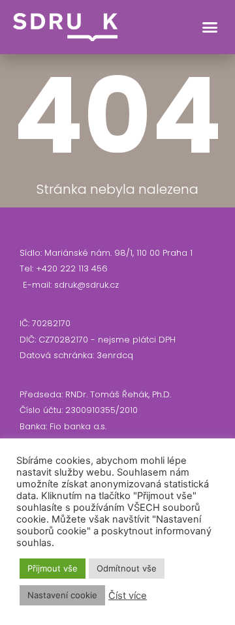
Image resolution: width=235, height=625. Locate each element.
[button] (210, 27)
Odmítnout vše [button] (127, 568)
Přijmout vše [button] (52, 568)
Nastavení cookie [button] (62, 595)
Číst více (127, 596)
